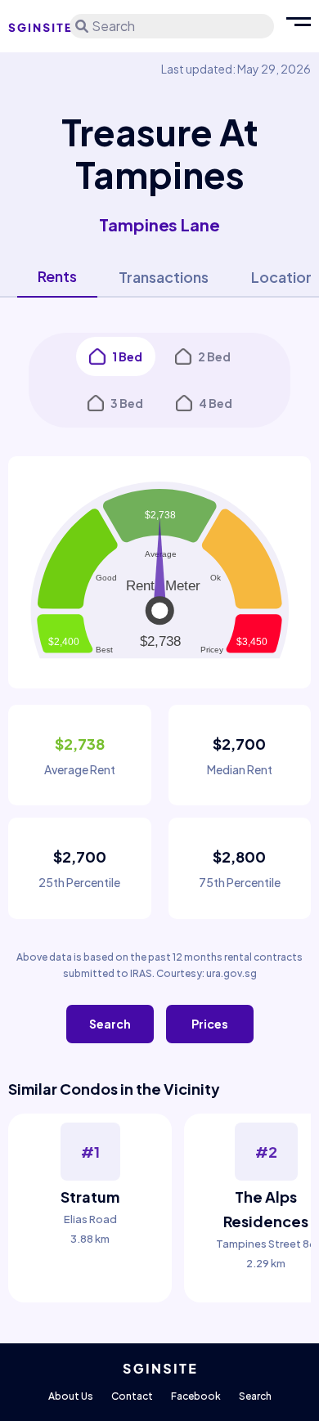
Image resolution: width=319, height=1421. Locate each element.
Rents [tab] (57, 276)
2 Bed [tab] (214, 356)
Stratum (90, 1196)
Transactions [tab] (164, 276)
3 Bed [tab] (126, 403)
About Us (70, 1396)
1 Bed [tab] (127, 356)
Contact (132, 1396)
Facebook (196, 1396)
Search (110, 1023)
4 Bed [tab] (215, 403)
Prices (209, 1023)
